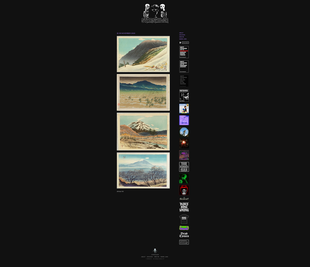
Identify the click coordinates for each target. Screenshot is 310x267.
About (181, 32)
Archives (182, 34)
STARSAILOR (155, 254)
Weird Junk (183, 39)
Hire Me (181, 37)
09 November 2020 (126, 33)
